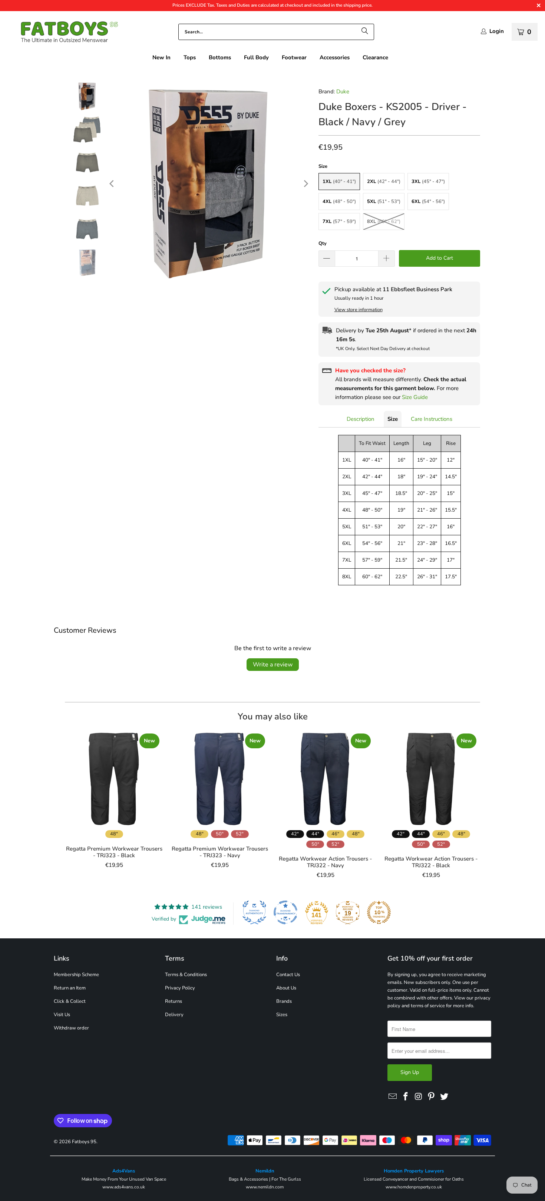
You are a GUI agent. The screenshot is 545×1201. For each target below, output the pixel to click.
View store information (358, 309)
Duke (342, 91)
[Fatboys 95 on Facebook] (406, 1097)
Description (360, 419)
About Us (286, 988)
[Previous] (112, 183)
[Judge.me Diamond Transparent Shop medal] (285, 912)
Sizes (281, 1014)
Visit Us (62, 1014)
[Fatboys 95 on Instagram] (418, 1097)
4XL (339, 201)
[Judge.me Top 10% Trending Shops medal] (379, 912)
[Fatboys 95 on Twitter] (444, 1097)
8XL (383, 221)
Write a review (273, 665)
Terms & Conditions (186, 974)
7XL (339, 221)
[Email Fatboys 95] (393, 1097)
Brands (284, 1001)
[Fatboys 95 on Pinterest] (431, 1097)
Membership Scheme (76, 974)
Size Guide (415, 397)
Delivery (174, 1014)
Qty (322, 243)
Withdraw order (71, 1028)
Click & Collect (70, 1001)
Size (392, 419)
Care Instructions (431, 419)
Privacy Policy (180, 988)
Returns (173, 1001)
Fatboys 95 (84, 1141)
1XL (339, 181)
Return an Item (70, 988)
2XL (383, 181)
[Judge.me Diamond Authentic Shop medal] (254, 912)
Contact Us (288, 974)
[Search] (365, 32)
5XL (383, 201)
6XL (428, 201)
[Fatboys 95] (63, 34)
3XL (428, 181)
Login (496, 31)
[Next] (305, 183)
